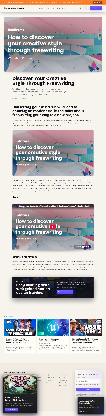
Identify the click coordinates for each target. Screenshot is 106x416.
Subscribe (88, 389)
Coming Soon (50, 377)
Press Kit (48, 383)
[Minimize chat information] (101, 399)
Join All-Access (96, 8)
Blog (53, 8)
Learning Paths (37, 377)
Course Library (37, 375)
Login (86, 8)
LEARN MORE (97, 2)
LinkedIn (63, 383)
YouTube (63, 385)
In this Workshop (23, 267)
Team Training (61, 8)
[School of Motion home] (14, 8)
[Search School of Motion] (80, 8)
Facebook (64, 375)
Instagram (64, 380)
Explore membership (65, 292)
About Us (48, 380)
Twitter (63, 377)
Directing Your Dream (66, 180)
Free (47, 8)
